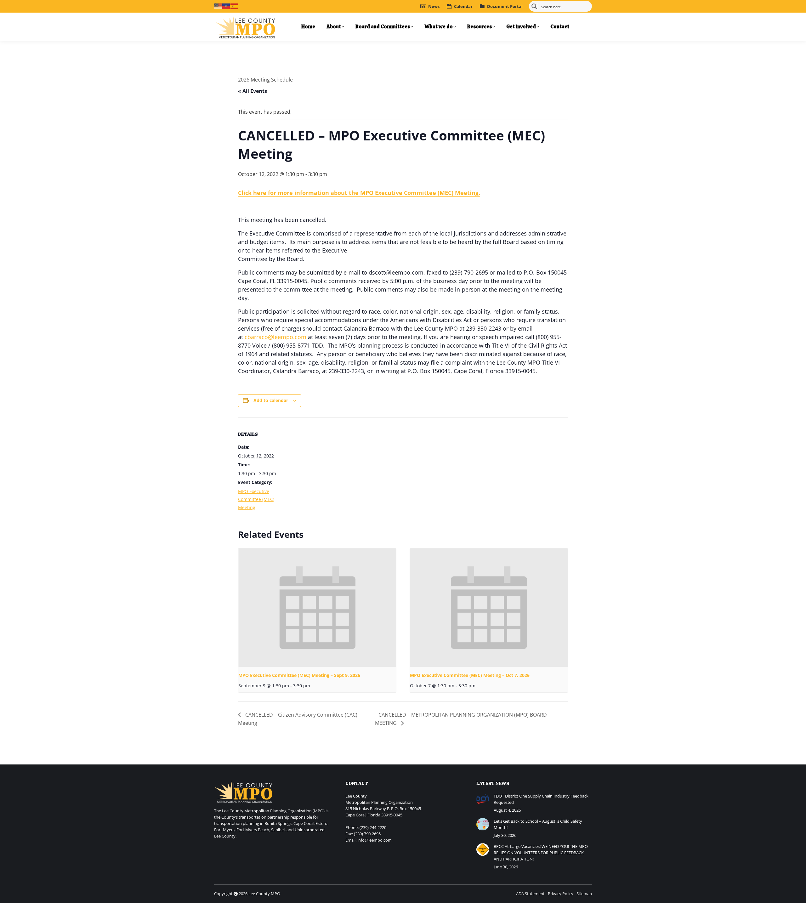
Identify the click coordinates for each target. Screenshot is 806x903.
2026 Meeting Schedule (265, 79)
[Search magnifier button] (534, 6)
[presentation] (317, 607)
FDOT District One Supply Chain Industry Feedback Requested (541, 799)
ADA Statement (530, 893)
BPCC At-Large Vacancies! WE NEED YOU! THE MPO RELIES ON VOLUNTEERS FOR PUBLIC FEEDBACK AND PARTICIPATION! (541, 852)
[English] (218, 6)
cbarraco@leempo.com (275, 337)
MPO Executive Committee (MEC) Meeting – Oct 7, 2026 (470, 675)
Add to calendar (270, 400)
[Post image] (482, 799)
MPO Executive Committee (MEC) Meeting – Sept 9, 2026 (299, 675)
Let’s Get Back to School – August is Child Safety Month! (538, 824)
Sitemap (584, 893)
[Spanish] (234, 6)
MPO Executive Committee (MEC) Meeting (256, 499)
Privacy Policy (560, 893)
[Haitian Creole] (226, 6)
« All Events (252, 91)
